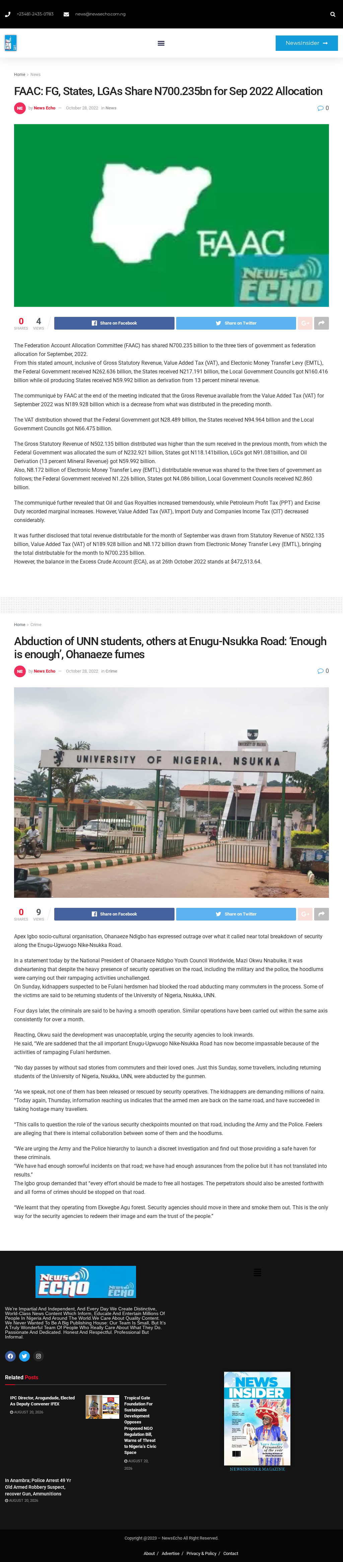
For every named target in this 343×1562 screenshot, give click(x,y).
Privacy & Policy (201, 1553)
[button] (160, 43)
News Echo (44, 107)
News (35, 74)
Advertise (171, 1553)
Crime (35, 624)
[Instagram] (38, 1356)
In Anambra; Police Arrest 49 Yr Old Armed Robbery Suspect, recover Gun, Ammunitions (38, 1487)
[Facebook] (10, 1356)
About (149, 1553)
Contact (230, 1553)
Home (19, 74)
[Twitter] (24, 1356)
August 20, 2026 (28, 1412)
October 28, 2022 (82, 107)
